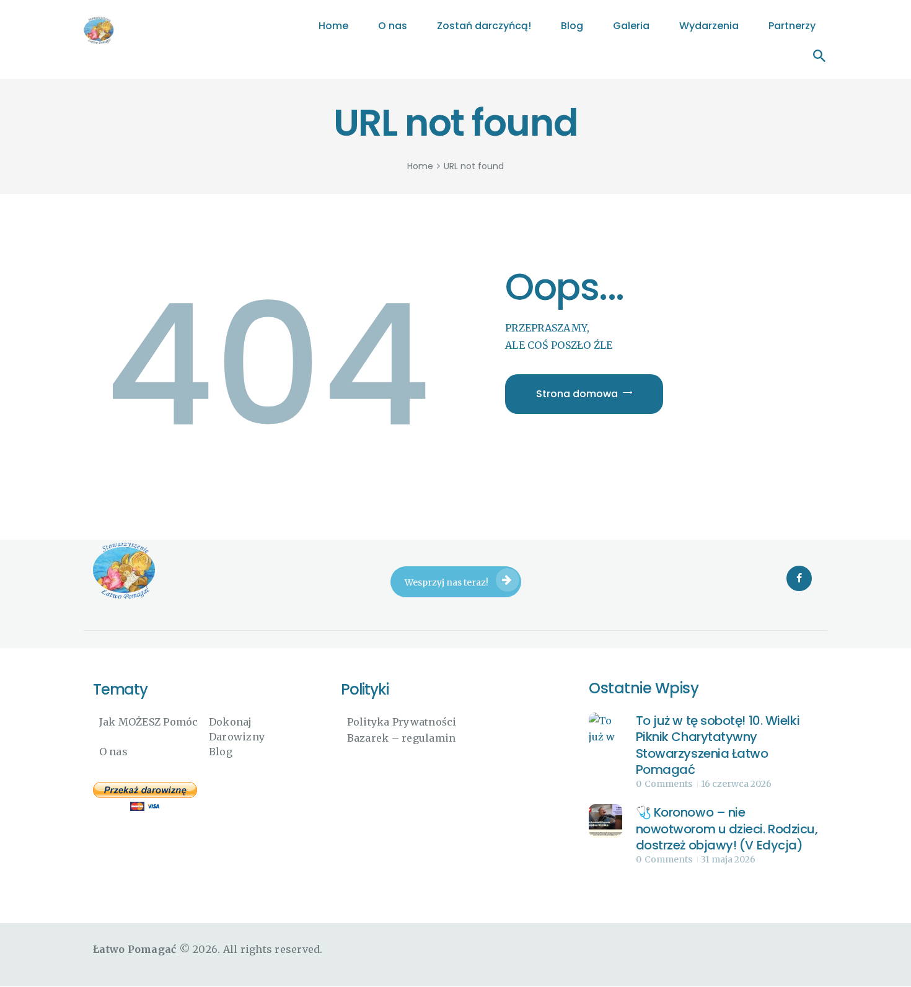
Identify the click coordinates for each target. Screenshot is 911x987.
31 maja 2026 (728, 859)
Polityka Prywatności (402, 722)
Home (420, 166)
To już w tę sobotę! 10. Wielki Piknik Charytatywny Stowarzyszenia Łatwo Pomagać (718, 745)
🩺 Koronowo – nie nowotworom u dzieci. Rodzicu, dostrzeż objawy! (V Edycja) (727, 829)
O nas (113, 751)
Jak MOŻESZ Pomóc (148, 722)
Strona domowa (577, 394)
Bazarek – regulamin (401, 738)
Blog (220, 751)
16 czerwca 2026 (736, 783)
